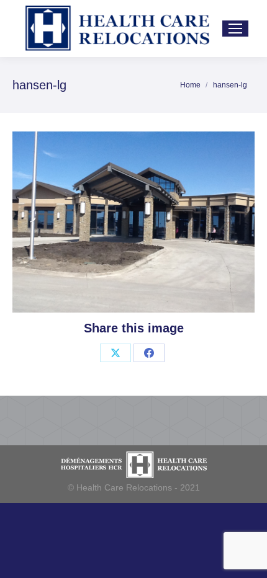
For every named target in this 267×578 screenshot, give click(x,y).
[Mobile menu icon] (235, 28)
